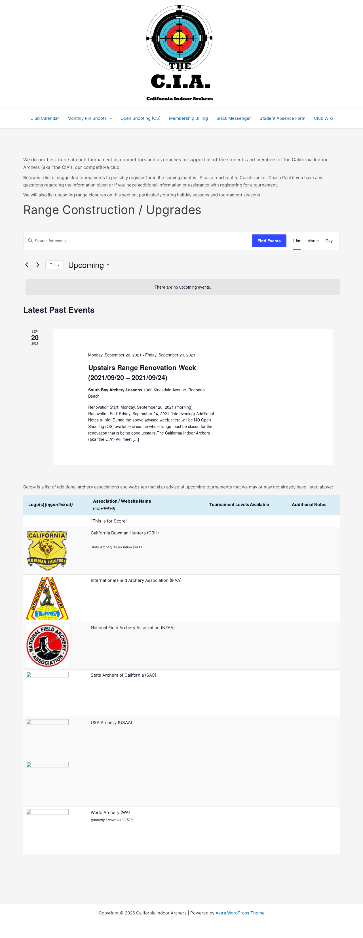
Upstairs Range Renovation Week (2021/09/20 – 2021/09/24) (142, 372)
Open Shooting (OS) (141, 118)
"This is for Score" (109, 521)
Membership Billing (188, 118)
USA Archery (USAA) (111, 722)
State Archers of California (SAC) (123, 675)
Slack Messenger (233, 118)
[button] (109, 118)
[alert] (183, 287)
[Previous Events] (26, 264)
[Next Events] (37, 264)
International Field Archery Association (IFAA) (136, 580)
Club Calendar (44, 118)
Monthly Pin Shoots (87, 118)
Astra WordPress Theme (240, 913)
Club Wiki (323, 118)
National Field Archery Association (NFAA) (133, 627)
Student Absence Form (282, 118)
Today (54, 264)
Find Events (269, 241)
